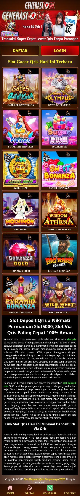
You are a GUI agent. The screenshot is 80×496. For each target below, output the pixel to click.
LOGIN (60, 50)
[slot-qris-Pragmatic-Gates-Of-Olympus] (21, 86)
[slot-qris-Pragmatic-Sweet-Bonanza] (59, 169)
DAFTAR (20, 50)
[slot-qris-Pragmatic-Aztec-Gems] (21, 169)
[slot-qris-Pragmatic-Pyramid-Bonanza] (21, 293)
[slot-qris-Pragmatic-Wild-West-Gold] (59, 293)
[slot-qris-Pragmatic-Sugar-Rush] (59, 127)
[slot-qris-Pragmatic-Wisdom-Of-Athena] (59, 210)
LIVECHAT (70, 493)
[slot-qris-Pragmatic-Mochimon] (21, 210)
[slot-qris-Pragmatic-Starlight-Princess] (21, 127)
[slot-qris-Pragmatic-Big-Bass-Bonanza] (59, 252)
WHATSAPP (50, 493)
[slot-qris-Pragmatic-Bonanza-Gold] (21, 252)
